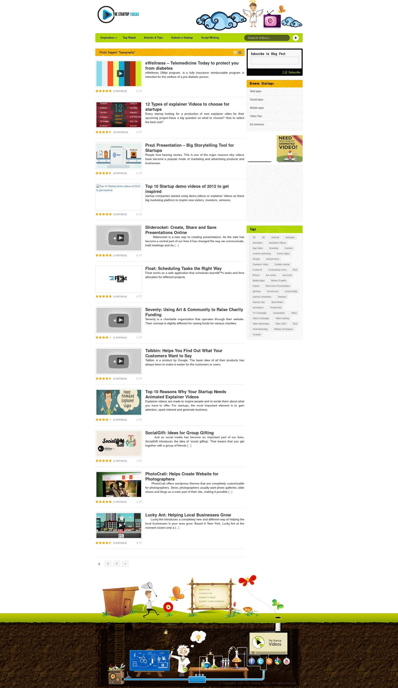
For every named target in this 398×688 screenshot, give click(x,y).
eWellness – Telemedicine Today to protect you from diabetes (192, 65)
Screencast (272, 291)
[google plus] (278, 661)
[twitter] (260, 661)
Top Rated (129, 37)
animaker (290, 237)
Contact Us (205, 593)
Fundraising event (277, 269)
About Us (204, 589)
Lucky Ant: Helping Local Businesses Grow (188, 515)
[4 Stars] (107, 91)
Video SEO (280, 323)
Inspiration (107, 37)
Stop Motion (277, 302)
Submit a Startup (182, 37)
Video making (282, 318)
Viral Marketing (260, 329)
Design (256, 259)
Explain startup (282, 264)
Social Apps (256, 99)
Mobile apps (257, 107)
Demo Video (283, 253)
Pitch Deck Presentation (278, 286)
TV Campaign (259, 313)
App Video (258, 248)
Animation (257, 243)
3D (263, 237)
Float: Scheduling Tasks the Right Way (183, 268)
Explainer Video (260, 264)
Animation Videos (277, 243)
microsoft (287, 275)
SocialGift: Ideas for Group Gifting (179, 432)
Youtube (257, 334)
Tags (253, 229)
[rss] (269, 661)
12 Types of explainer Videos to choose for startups (187, 106)
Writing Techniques (283, 329)
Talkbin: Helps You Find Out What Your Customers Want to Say (183, 353)
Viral (295, 323)
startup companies (262, 296)
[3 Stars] (103, 91)
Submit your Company (211, 601)
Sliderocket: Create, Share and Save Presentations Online (180, 229)
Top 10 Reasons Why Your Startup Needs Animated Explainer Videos (185, 394)
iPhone (256, 275)
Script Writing (210, 37)
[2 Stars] (100, 91)
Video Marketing (261, 323)
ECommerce (257, 124)
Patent (256, 286)
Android (275, 237)
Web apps (255, 91)
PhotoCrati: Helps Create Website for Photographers (181, 476)
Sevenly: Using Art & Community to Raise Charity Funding (194, 311)
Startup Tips (259, 302)
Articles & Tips (153, 37)
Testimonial (275, 307)
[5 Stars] (110, 91)
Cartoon (289, 248)
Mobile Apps (259, 280)
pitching (256, 291)
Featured (257, 269)
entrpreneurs (272, 259)
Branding (273, 248)
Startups (282, 296)
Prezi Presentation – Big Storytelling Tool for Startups (189, 147)
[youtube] (286, 661)
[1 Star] (97, 91)
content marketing (262, 253)
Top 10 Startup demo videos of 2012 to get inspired (187, 188)
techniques (258, 307)
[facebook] (252, 661)
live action (271, 275)
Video (294, 313)
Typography (279, 313)
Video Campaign (261, 318)
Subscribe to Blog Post (268, 54)
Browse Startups (262, 83)
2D (254, 237)
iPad (295, 269)
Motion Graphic (278, 280)
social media (291, 291)
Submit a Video (207, 597)
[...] (176, 245)
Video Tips (256, 116)
